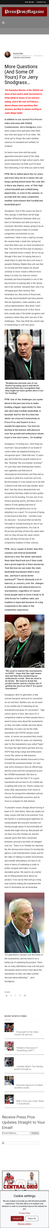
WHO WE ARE (29, 2)
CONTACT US (41, 2)
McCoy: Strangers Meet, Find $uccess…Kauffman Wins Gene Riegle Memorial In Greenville (29, 1026)
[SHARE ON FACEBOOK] (11, 996)
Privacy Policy (24, 1213)
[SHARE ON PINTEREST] (20, 996)
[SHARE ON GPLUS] (16, 996)
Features (16, 57)
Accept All (17, 1218)
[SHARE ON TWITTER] (6, 996)
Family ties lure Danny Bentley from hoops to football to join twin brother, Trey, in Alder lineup (30, 1060)
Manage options (24, 1224)
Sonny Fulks (18, 53)
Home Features (25, 57)
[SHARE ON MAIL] (25, 996)
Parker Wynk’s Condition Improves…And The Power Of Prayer (28, 1079)
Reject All (32, 1218)
